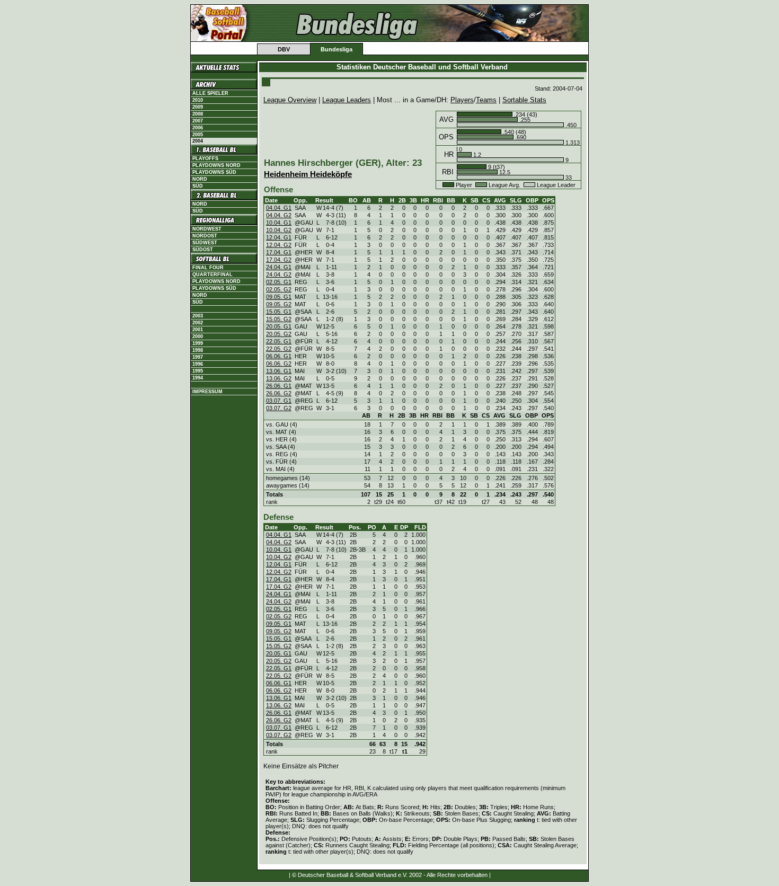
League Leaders (346, 100)
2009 (197, 107)
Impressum (207, 391)
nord (199, 204)
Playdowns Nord (216, 165)
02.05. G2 (278, 289)
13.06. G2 (278, 378)
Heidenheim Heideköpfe (308, 174)
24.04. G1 (278, 267)
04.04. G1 (278, 208)
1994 (197, 377)
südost (202, 249)
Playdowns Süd (214, 172)
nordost (204, 235)
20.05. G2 (278, 334)
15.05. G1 (278, 311)
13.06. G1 (278, 371)
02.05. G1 (278, 282)
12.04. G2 (278, 245)
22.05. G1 (278, 341)
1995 (197, 371)
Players (462, 100)
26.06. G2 (278, 393)
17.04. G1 (278, 252)
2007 (197, 120)
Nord (199, 179)
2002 (197, 322)
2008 (197, 114)
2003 (197, 315)
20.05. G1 (278, 326)
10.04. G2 (278, 230)
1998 (197, 350)
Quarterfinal (212, 274)
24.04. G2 (278, 274)
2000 (197, 336)
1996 (197, 364)
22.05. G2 (278, 348)
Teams (486, 100)
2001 (197, 329)
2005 (197, 134)
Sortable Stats (524, 100)
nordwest (207, 229)
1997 (197, 357)
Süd (197, 186)
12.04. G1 (278, 237)
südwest (204, 242)
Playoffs (205, 158)
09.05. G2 (278, 304)
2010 (197, 100)
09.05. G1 (278, 297)
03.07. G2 (278, 408)
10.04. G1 (278, 222)
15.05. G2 (278, 319)
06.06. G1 (278, 356)
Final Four (208, 267)
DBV (284, 49)
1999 (197, 343)
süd (197, 211)
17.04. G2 (278, 259)
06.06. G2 (278, 363)
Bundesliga (336, 49)
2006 (197, 127)
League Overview (289, 100)
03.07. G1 (278, 400)
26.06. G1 (278, 386)
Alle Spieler (210, 93)
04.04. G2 (278, 215)
